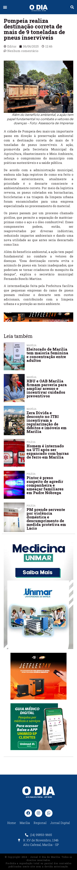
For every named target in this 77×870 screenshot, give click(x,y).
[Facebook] (28, 813)
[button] (5, 7)
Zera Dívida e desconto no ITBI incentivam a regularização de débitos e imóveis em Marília (47, 422)
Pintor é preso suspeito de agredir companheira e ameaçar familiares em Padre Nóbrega (45, 485)
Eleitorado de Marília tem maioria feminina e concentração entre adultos (47, 355)
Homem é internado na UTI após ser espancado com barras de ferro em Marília (48, 451)
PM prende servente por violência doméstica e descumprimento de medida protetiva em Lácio (46, 519)
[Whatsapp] (49, 813)
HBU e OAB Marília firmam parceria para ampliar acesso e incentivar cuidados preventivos (47, 388)
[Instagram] (38, 813)
